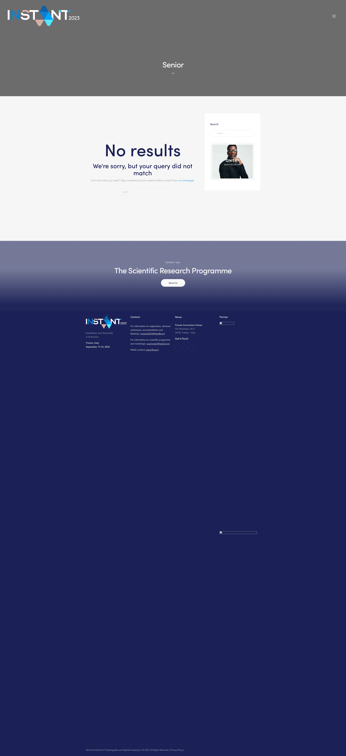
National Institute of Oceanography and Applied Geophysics (114, 749)
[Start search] (118, 191)
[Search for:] (232, 133)
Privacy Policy (176, 749)
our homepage (186, 180)
